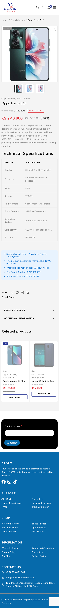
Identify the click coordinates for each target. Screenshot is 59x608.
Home (4, 20)
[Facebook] (3, 482)
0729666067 (34, 272)
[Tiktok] (15, 482)
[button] (54, 29)
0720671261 (32, 276)
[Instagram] (9, 482)
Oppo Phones (8, 98)
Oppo (12, 297)
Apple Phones (38, 374)
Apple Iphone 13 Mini (43, 381)
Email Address (13, 426)
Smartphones (18, 20)
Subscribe (12, 442)
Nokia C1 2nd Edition (14, 381)
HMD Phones (9, 374)
